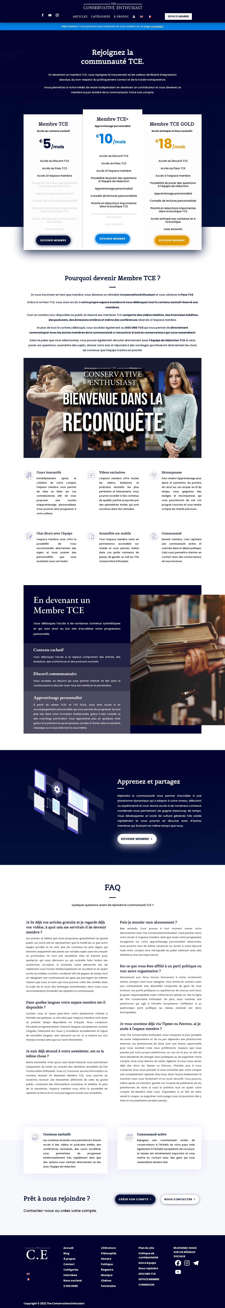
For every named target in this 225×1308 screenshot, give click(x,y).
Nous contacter (178, 1199)
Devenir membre (53, 240)
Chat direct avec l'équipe (54, 533)
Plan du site (146, 1248)
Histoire (106, 1259)
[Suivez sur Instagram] (57, 15)
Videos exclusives (112, 472)
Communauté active (151, 1134)
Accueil (68, 1248)
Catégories (70, 1269)
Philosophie (108, 1253)
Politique (107, 1264)
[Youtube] (178, 1272)
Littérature (108, 1248)
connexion (157, 26)
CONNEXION (146, 1284)
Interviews (70, 1275)
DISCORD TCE (147, 1274)
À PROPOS (121, 16)
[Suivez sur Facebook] (43, 15)
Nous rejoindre (148, 1268)
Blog (66, 1253)
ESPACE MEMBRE (178, 16)
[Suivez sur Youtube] (50, 15)
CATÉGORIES (100, 16)
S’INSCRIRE (70, 1286)
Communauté (172, 533)
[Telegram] (196, 1263)
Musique (106, 1275)
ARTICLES (80, 16)
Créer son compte (133, 1199)
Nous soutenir (72, 1280)
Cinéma (106, 1280)
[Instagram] (187, 1263)
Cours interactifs (49, 472)
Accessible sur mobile (115, 533)
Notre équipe (147, 1263)
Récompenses (172, 472)
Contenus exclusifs (57, 1134)
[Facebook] (178, 1263)
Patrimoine (108, 1286)
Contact (68, 1264)
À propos (69, 1259)
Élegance (107, 1269)
